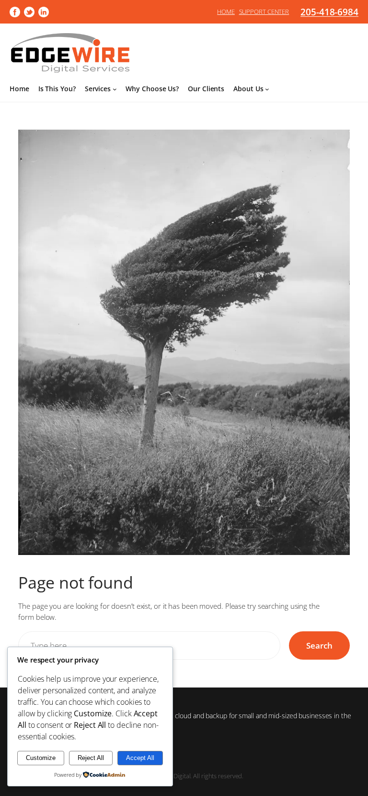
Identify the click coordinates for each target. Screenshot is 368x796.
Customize (41, 757)
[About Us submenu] (267, 89)
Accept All (140, 757)
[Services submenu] (115, 89)
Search (319, 645)
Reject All (91, 757)
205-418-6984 (329, 11)
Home (226, 11)
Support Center (264, 11)
